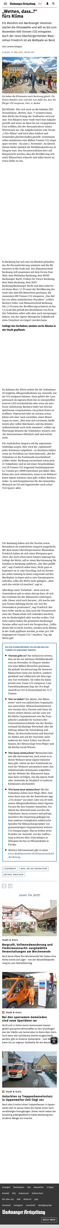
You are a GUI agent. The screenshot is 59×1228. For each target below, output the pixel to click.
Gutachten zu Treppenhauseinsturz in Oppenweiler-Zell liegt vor (27, 1098)
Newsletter (39, 1187)
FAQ (14, 1193)
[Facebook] (10, 886)
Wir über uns (8, 1199)
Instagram (18, 1205)
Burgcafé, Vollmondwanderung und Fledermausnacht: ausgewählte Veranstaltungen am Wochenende (27, 948)
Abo (40, 3)
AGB (18, 1199)
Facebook (6, 1205)
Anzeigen (6, 1187)
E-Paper (50, 1187)
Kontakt (5, 1193)
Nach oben (49, 1219)
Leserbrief (10, 868)
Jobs (36, 1199)
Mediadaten (18, 1187)
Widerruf (27, 1199)
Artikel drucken (13, 874)
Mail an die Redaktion (34, 868)
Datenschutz (37, 1193)
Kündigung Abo (45, 1205)
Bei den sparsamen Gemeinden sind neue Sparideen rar (24, 1018)
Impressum (24, 1193)
